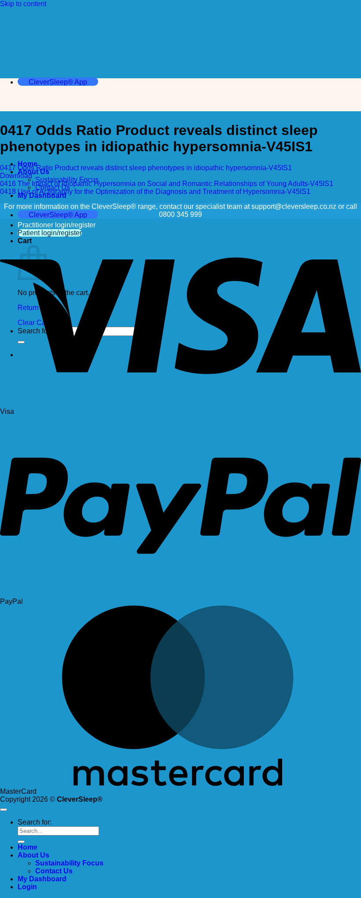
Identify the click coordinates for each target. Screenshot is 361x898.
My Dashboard (42, 879)
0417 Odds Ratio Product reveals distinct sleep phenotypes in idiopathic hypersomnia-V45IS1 (146, 168)
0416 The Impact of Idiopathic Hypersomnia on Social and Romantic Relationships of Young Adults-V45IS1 (166, 183)
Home (27, 847)
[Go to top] (3, 809)
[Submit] (21, 841)
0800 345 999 (180, 214)
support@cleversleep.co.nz (293, 206)
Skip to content (23, 3)
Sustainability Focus (69, 863)
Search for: (35, 822)
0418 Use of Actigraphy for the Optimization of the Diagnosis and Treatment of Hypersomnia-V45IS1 (155, 191)
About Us (33, 855)
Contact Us (54, 871)
